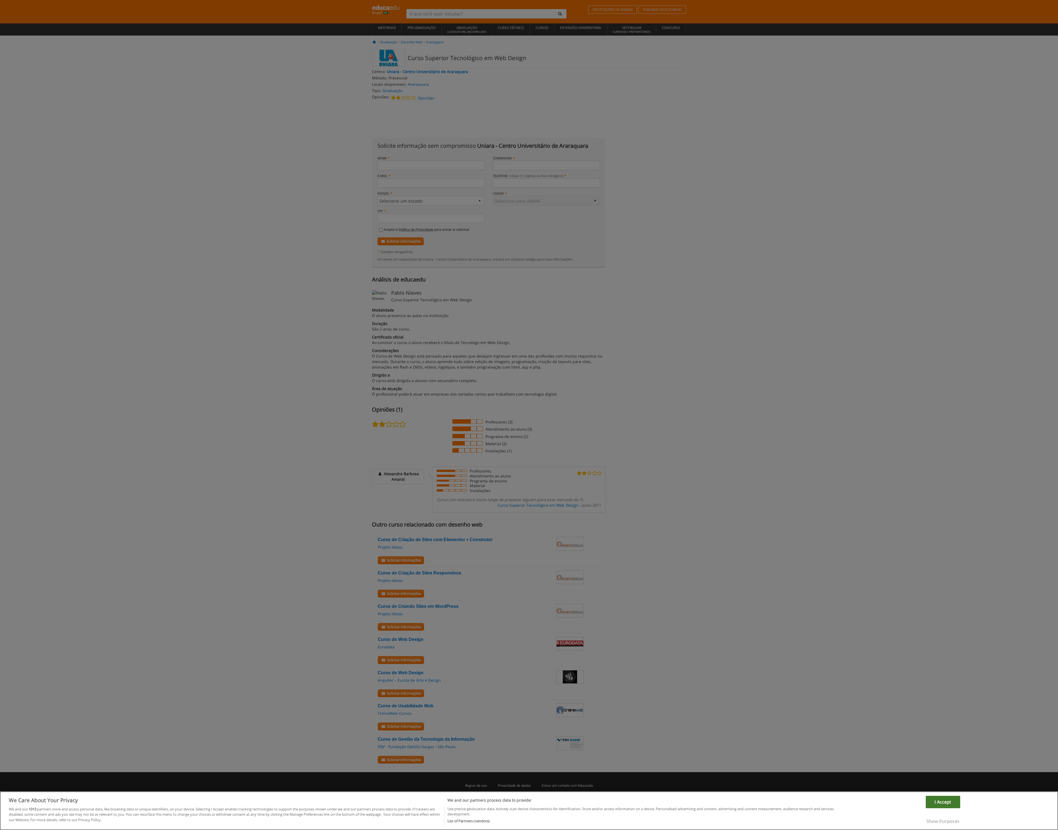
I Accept (943, 802)
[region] (529, 810)
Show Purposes (943, 821)
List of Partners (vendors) (468, 820)
